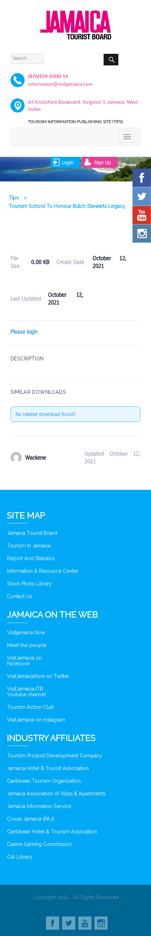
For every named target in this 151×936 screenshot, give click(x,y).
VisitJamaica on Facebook (24, 660)
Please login (24, 331)
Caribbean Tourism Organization (44, 781)
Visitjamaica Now (26, 632)
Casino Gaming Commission (39, 844)
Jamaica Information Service (39, 806)
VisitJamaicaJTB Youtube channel (26, 691)
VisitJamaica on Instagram (36, 720)
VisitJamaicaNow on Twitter (38, 676)
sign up (102, 162)
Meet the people (26, 645)
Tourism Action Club (30, 707)
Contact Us (19, 596)
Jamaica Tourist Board (32, 533)
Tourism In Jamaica (29, 546)
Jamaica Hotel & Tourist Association (48, 768)
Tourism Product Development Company (54, 755)
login (68, 162)
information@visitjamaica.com (60, 84)
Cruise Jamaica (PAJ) (30, 819)
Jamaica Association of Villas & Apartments (56, 793)
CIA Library (19, 857)
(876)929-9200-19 (48, 76)
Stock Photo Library (29, 583)
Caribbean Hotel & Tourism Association (52, 831)
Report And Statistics (31, 558)
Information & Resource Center (43, 571)
